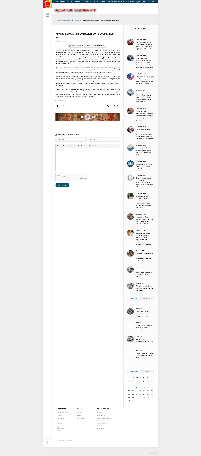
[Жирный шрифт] (57, 145)
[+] (61, 106)
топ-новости (60, 2)
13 (140, 391)
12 (136, 391)
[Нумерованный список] (81, 145)
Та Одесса (81, 418)
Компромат (130, 2)
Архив (147, 371)
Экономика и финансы (91, 2)
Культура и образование (116, 2)
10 (129, 391)
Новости (140, 28)
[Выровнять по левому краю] (68, 145)
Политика (78, 2)
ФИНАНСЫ (77, 20)
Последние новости (104, 418)
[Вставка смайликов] (85, 145)
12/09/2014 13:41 (60, 41)
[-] (66, 106)
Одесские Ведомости (64, 20)
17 (129, 394)
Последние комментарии (102, 422)
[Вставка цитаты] (89, 145)
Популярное (147, 298)
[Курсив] (60, 145)
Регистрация (101, 426)
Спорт (103, 2)
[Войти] (47, 15)
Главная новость (63, 412)
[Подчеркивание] (63, 145)
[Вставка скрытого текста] (99, 145)
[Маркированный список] (78, 145)
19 (136, 394)
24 (129, 397)
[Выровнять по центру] (71, 145)
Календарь (134, 371)
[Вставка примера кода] (92, 145)
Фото (144, 2)
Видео (138, 2)
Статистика (101, 415)
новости (70, 2)
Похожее (134, 298)
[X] (57, 106)
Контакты (151, 2)
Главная (100, 412)
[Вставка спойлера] (95, 145)
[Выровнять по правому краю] (74, 145)
